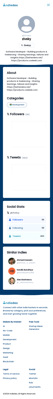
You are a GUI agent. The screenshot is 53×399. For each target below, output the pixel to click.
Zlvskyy (26, 45)
